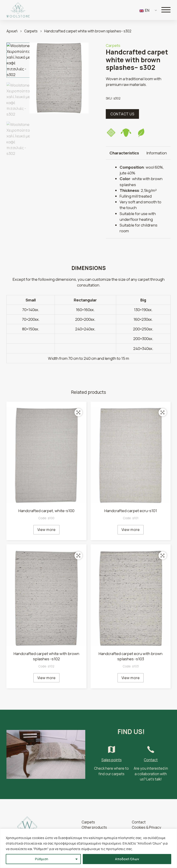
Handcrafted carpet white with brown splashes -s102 (46, 656)
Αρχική (12, 31)
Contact (151, 759)
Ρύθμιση (41, 859)
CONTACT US (122, 114)
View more (46, 529)
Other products (94, 827)
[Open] (166, 10)
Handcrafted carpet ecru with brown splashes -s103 (130, 656)
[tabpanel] (138, 199)
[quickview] (78, 412)
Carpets (31, 31)
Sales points (111, 759)
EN (146, 10)
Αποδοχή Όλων (127, 859)
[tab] (124, 153)
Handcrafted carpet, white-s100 (46, 510)
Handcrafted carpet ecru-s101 (130, 510)
